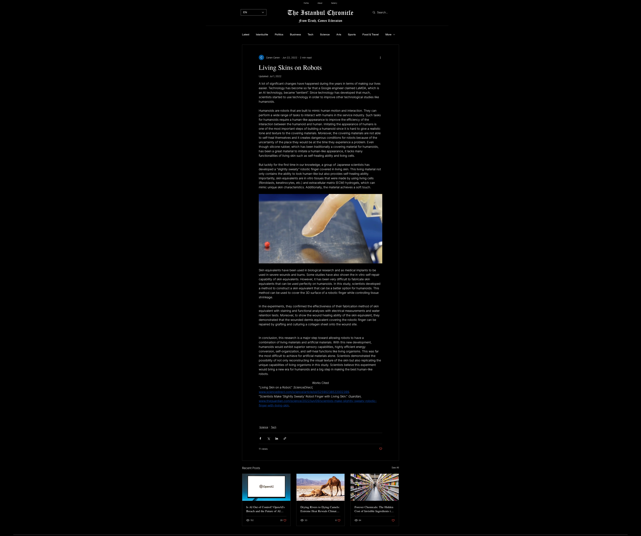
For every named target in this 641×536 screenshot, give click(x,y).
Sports (352, 34)
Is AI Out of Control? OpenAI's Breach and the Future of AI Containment (265, 509)
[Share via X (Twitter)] (268, 438)
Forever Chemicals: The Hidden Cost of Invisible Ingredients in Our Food (374, 509)
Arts (338, 34)
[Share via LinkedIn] (276, 438)
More (388, 34)
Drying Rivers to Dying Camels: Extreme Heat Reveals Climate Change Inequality (320, 509)
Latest (245, 34)
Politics (279, 34)
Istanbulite (262, 34)
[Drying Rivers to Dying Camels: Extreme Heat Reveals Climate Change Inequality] (320, 487)
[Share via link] (284, 438)
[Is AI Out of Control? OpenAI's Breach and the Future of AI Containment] (266, 487)
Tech (310, 34)
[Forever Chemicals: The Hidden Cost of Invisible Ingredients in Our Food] (375, 487)
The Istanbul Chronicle (320, 12)
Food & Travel (370, 34)
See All (395, 467)
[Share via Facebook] (260, 438)
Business (295, 34)
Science (325, 34)
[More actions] (380, 57)
